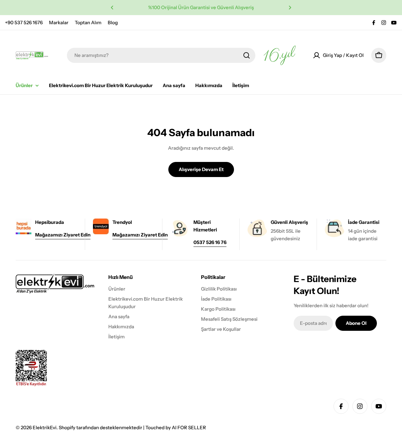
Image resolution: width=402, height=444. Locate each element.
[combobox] (161, 55)
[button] (112, 7)
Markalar (58, 22)
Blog (113, 22)
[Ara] (246, 55)
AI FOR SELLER (189, 427)
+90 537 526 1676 (24, 22)
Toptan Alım (88, 22)
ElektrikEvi (45, 427)
